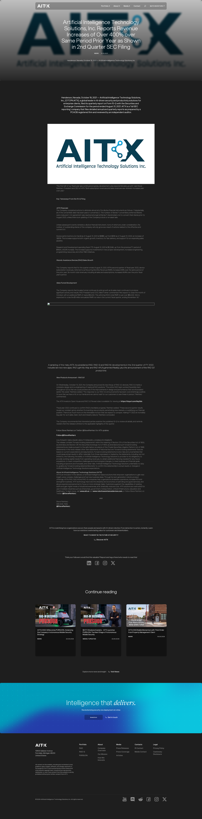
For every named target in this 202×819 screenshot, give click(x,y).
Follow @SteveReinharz (66, 435)
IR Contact (139, 748)
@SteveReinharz (69, 493)
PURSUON (83, 755)
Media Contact (141, 752)
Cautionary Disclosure (157, 753)
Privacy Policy (158, 748)
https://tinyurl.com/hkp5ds (131, 401)
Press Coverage (122, 752)
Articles (119, 755)
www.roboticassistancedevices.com (107, 491)
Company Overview (102, 749)
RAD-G (82, 752)
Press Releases (122, 748)
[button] (105, 6)
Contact (137, 6)
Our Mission (102, 754)
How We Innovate (101, 759)
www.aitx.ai (84, 491)
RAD (81, 748)
